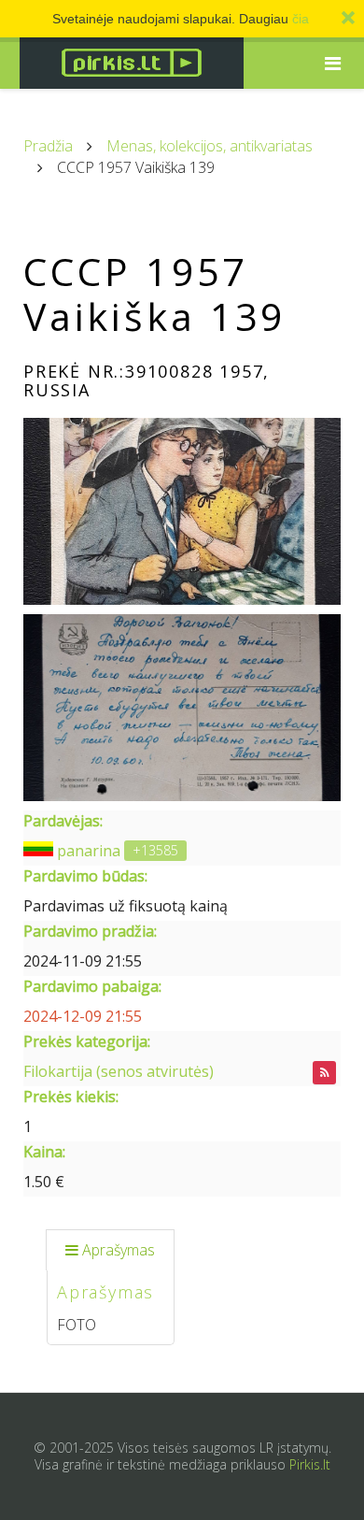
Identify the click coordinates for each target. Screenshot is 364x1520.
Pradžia (48, 146)
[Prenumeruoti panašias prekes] (324, 1072)
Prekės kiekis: (71, 1096)
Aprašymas (118, 1250)
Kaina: (44, 1151)
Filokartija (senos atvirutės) (118, 1071)
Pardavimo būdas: (85, 876)
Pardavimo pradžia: (90, 931)
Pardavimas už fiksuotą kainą (125, 906)
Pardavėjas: (63, 820)
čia (300, 18)
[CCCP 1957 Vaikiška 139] (182, 511)
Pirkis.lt (309, 1464)
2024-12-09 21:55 (82, 1016)
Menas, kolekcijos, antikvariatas (209, 146)
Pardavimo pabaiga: (92, 986)
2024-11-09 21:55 (82, 961)
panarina (88, 850)
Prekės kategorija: (86, 1041)
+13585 (155, 850)
